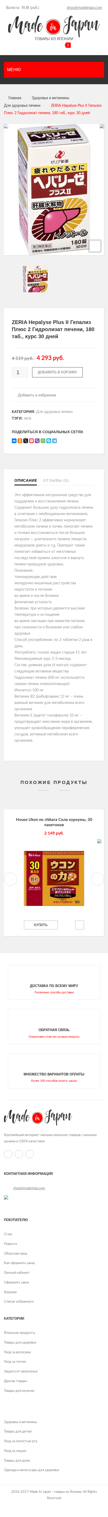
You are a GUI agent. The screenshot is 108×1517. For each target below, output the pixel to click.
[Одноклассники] (20, 440)
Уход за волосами (17, 1352)
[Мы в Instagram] (54, 8)
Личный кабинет (17, 1273)
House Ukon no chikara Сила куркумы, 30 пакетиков (54, 822)
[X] (25, 440)
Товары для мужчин (19, 1391)
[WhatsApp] (43, 440)
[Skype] (48, 440)
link (54, 982)
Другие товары (15, 1381)
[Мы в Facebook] (60, 8)
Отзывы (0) (56, 480)
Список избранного (19, 1301)
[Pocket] (31, 440)
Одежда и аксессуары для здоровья (31, 1470)
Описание (25, 480)
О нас (8, 1234)
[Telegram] (54, 440)
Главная (14, 98)
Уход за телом (15, 1362)
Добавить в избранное (36, 395)
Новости (10, 1244)
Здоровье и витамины (50, 98)
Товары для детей (17, 1431)
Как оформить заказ (19, 1263)
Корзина (10, 1292)
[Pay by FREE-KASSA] (6, 1197)
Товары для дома (17, 1460)
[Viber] (37, 440)
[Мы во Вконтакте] (48, 8)
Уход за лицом (15, 1451)
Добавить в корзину (57, 372)
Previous (10, 879)
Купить (40, 925)
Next (97, 879)
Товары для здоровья (20, 1342)
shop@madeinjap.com (84, 8)
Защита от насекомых (20, 1371)
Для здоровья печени (22, 106)
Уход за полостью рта (20, 1441)
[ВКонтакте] (14, 440)
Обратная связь (16, 1253)
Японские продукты (19, 1333)
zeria (27, 418)
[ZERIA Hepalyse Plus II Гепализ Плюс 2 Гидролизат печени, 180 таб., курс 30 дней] (54, 279)
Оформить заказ (16, 1282)
